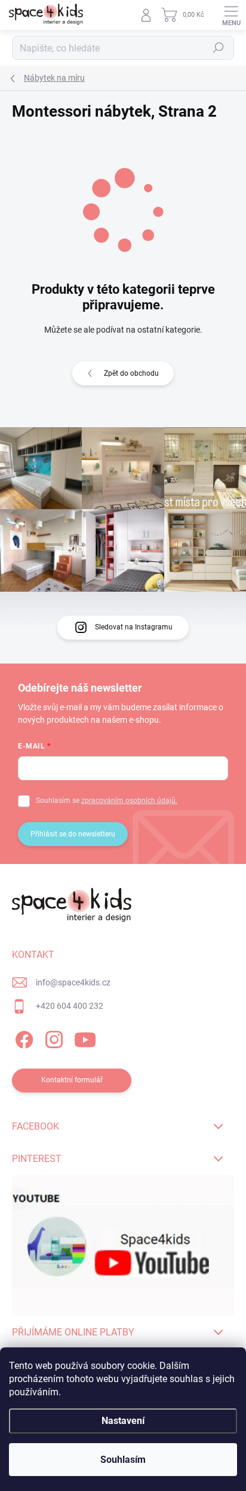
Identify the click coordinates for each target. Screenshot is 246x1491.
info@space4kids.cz (73, 982)
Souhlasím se (106, 800)
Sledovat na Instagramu (134, 627)
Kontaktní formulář (72, 1080)
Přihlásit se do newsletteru (72, 834)
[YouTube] (85, 1037)
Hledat (218, 48)
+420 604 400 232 (69, 1006)
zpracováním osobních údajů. (129, 800)
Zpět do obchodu (131, 373)
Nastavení (123, 1420)
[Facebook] (22, 1037)
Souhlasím (123, 1459)
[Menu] (231, 15)
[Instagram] (52, 1037)
